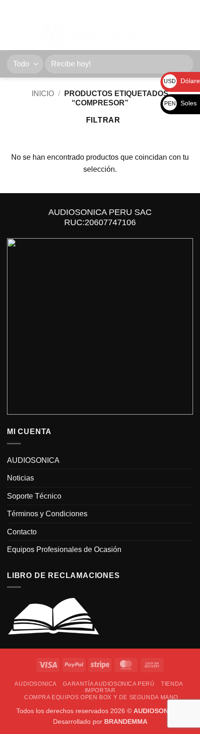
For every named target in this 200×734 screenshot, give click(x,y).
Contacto (22, 532)
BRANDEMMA (125, 721)
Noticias (20, 478)
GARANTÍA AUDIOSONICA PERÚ (108, 684)
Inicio (43, 93)
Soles (180, 103)
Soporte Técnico (34, 496)
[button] (12, 34)
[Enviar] (182, 64)
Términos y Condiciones (47, 514)
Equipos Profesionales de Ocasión (64, 549)
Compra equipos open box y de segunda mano (101, 697)
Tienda (172, 684)
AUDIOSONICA (33, 460)
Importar (100, 690)
